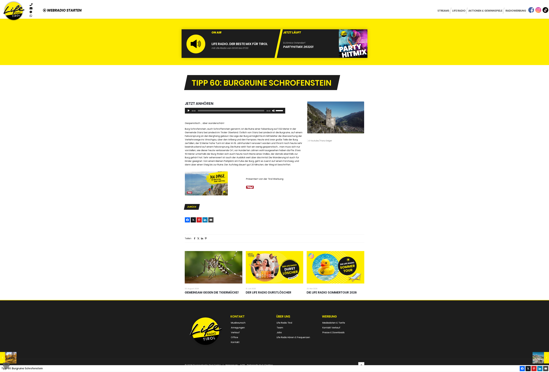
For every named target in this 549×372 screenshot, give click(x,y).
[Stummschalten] (273, 110)
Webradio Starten (64, 10)
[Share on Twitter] (193, 219)
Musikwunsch (238, 322)
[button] (6, 365)
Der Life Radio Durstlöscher (268, 292)
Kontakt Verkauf (331, 327)
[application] (235, 111)
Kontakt (235, 342)
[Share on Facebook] (187, 219)
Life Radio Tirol (284, 322)
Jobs (279, 332)
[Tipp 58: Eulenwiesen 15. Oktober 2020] (8, 357)
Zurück (191, 206)
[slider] (280, 110)
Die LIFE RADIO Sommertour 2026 (332, 292)
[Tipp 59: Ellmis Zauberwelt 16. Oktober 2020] (541, 357)
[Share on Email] (210, 219)
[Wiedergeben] (188, 110)
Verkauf (235, 332)
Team (280, 327)
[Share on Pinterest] (199, 219)
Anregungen (238, 327)
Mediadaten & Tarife (333, 322)
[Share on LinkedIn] (205, 219)
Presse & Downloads (333, 332)
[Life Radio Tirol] (14, 11)
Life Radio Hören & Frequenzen (293, 337)
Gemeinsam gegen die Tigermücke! (212, 292)
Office (234, 337)
